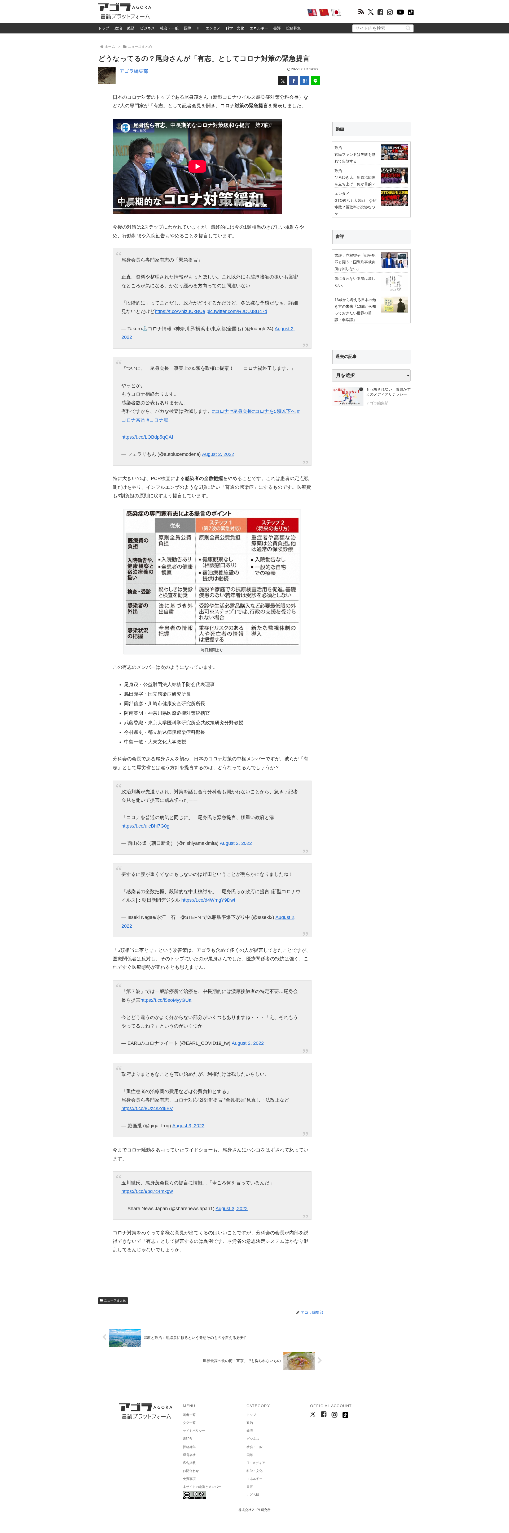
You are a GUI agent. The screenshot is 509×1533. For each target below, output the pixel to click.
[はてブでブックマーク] (304, 80)
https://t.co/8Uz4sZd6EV (147, 1108)
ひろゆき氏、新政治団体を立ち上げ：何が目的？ (355, 180)
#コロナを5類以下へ (274, 411)
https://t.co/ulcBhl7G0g (145, 826)
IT (198, 28)
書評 (277, 28)
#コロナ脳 (157, 420)
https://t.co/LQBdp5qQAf (147, 437)
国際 (187, 28)
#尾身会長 (241, 411)
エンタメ (212, 28)
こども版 (253, 1495)
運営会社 (189, 1455)
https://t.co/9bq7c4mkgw (147, 1191)
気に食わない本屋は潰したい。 (355, 281)
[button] (408, 28)
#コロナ (220, 411)
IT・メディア (256, 1463)
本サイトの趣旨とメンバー (202, 1487)
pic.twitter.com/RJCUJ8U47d (237, 311)
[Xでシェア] (282, 80)
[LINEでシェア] (315, 80)
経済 (131, 28)
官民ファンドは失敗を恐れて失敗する (355, 157)
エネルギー (258, 28)
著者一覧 (189, 1415)
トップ (103, 28)
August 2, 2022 (218, 454)
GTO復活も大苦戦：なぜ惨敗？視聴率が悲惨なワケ (355, 207)
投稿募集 (293, 28)
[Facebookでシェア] (293, 80)
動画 (340, 129)
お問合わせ (191, 1471)
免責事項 (189, 1479)
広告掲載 (189, 1463)
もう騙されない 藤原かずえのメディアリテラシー (388, 392)
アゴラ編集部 (134, 71)
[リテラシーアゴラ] (347, 397)
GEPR (187, 1439)
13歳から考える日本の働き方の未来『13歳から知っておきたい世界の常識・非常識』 (355, 310)
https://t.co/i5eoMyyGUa (166, 1000)
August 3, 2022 (188, 1125)
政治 (118, 28)
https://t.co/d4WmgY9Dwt (208, 900)
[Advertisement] (229, 12)
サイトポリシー (194, 1431)
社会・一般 (169, 28)
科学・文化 (235, 28)
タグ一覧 (189, 1423)
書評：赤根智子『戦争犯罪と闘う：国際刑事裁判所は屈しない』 (355, 262)
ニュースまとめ (115, 1300)
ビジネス (147, 28)
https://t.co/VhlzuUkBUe (180, 311)
